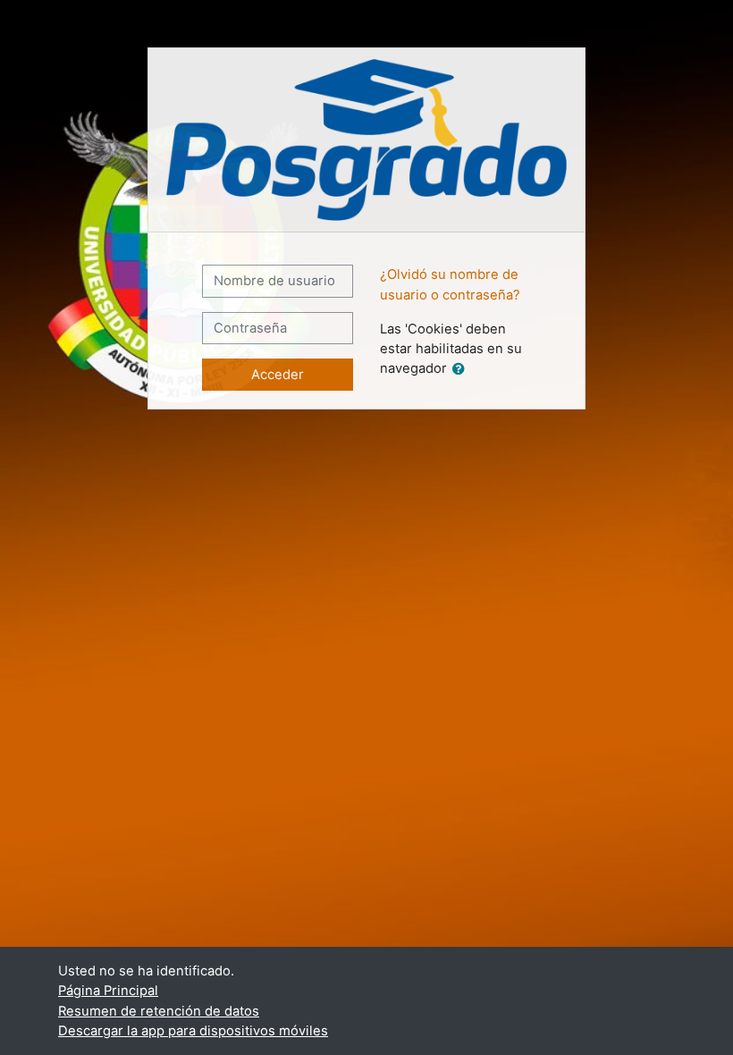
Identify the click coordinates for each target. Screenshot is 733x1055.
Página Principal (108, 991)
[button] (462, 369)
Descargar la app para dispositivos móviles (193, 1031)
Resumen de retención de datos (158, 1011)
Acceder (277, 375)
